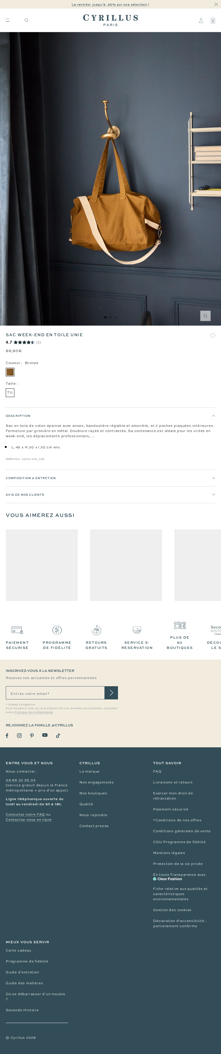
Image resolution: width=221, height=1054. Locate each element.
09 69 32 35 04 (21, 780)
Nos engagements (96, 782)
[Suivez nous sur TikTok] (58, 735)
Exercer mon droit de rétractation (173, 796)
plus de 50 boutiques (180, 642)
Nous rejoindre (93, 815)
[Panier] (213, 20)
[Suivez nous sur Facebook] (7, 735)
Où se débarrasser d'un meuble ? (35, 997)
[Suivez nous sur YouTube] (44, 735)
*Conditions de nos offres (177, 820)
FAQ (157, 771)
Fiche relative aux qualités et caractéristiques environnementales (180, 893)
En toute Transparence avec (179, 874)
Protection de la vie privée (178, 864)
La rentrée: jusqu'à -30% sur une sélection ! (110, 4)
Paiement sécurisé (170, 809)
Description (18, 416)
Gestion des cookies (172, 910)
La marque (89, 771)
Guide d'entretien (22, 972)
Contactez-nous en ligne (29, 819)
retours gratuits (96, 645)
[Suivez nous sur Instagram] (19, 735)
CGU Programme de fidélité (179, 842)
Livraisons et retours (173, 782)
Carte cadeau (18, 950)
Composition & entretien (31, 478)
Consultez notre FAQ (25, 814)
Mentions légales (169, 853)
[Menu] (7, 20)
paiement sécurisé (17, 645)
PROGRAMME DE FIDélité (57, 645)
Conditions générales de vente (182, 831)
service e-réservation (137, 645)
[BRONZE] (10, 372)
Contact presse (94, 826)
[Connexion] (201, 20)
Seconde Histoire (22, 1010)
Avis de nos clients (25, 495)
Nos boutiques (93, 793)
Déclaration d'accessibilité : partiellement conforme (180, 923)
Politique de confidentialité (33, 712)
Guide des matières (24, 983)
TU (10, 392)
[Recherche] (26, 20)
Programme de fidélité (27, 961)
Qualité (86, 804)
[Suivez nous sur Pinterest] (32, 735)
